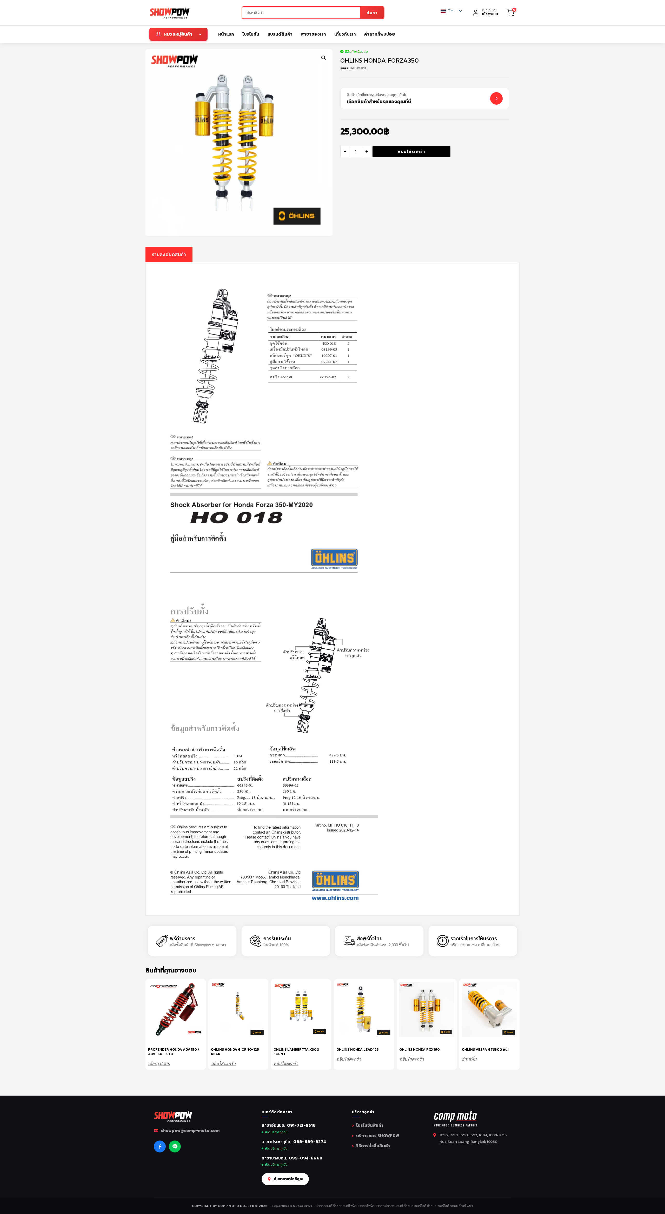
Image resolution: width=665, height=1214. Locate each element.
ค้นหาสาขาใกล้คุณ (288, 1179)
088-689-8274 (309, 1141)
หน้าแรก (226, 34)
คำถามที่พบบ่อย (379, 34)
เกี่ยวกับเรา (345, 34)
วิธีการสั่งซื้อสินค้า (373, 1146)
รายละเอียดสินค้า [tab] (169, 254)
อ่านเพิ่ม (469, 1059)
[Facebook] (160, 1146)
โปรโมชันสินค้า (369, 1125)
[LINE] (175, 1146)
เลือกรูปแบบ (159, 1063)
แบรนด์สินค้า (280, 34)
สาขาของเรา (313, 34)
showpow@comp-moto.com (190, 1130)
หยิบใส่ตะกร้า (411, 151)
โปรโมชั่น (250, 34)
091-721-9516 (301, 1125)
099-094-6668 (306, 1158)
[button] (323, 58)
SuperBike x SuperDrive (292, 1205)
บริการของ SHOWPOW (377, 1135)
